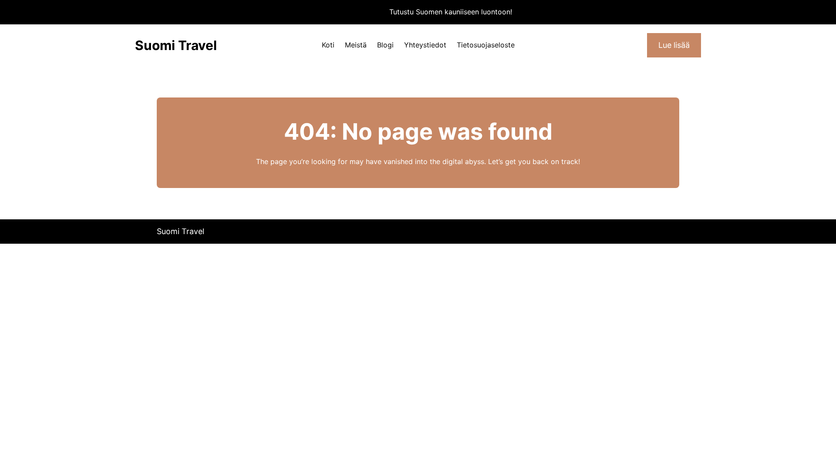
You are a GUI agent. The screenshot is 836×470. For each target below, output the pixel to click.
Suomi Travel (176, 45)
